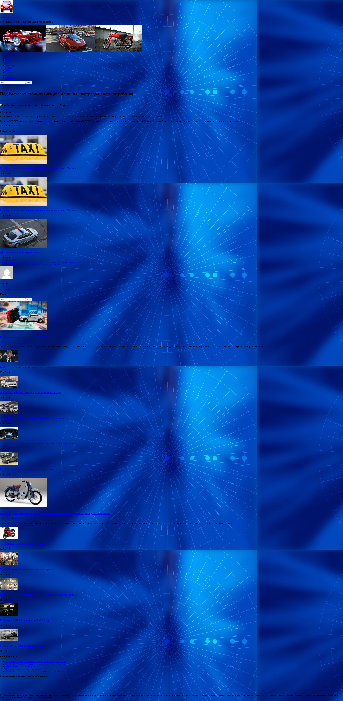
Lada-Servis (5, 17)
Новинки (9, 77)
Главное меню (6, 85)
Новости (9, 58)
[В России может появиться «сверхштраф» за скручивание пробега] (9, 438)
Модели (9, 75)
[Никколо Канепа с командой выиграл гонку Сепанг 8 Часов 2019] (9, 589)
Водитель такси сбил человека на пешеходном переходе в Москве (38, 168)
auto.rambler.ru (16, 126)
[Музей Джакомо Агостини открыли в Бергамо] (9, 564)
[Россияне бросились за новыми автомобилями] (9, 464)
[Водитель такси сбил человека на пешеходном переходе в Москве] (23, 163)
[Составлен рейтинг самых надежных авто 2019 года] (9, 387)
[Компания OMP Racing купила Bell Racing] (9, 615)
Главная (9, 56)
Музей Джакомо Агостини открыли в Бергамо (27, 569)
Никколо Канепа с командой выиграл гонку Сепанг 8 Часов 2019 (38, 594)
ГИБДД (8, 68)
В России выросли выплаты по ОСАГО (23, 336)
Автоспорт (10, 65)
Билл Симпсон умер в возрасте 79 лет (22, 645)
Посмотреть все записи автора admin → (18, 289)
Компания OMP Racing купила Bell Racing (24, 620)
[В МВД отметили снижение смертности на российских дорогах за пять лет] (9, 362)
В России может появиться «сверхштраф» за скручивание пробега (38, 443)
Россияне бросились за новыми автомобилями (27, 469)
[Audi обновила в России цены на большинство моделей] (9, 413)
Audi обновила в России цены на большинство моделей (32, 418)
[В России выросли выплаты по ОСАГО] (23, 329)
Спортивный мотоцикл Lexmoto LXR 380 (24, 543)
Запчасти (9, 73)
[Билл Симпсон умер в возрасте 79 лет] (9, 641)
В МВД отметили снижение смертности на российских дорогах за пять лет (43, 367)
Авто (7, 60)
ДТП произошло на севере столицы (20, 252)
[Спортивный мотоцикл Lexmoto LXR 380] (9, 538)
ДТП (7, 70)
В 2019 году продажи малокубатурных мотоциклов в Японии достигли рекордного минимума (55, 513)
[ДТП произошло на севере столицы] (23, 247)
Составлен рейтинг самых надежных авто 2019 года (30, 392)
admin (16, 100)
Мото (7, 63)
